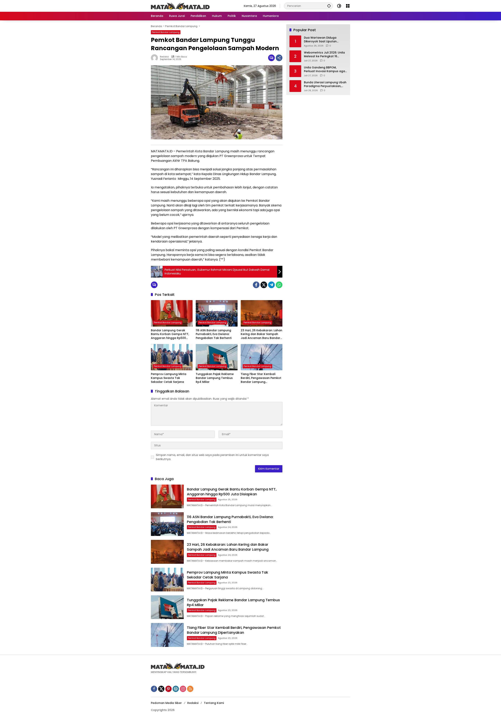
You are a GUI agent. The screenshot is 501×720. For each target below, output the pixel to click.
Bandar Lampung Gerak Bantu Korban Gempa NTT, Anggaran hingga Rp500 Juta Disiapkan (170, 334)
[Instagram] (183, 689)
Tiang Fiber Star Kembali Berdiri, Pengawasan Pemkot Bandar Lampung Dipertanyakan (261, 378)
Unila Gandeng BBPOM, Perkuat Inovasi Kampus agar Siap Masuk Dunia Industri (325, 69)
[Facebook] (256, 284)
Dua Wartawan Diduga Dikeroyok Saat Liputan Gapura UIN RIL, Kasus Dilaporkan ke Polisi (320, 40)
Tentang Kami (214, 703)
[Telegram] (271, 284)
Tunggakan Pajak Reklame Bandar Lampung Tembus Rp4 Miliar (215, 378)
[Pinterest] (168, 689)
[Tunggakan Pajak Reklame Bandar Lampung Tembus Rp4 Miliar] (216, 357)
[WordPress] (176, 689)
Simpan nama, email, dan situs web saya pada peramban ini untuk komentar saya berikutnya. (212, 457)
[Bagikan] (279, 57)
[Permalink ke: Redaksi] (155, 57)
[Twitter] (263, 284)
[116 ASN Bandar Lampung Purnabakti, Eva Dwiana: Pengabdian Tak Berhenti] (216, 313)
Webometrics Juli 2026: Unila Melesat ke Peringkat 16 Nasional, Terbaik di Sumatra (324, 54)
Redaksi (164, 57)
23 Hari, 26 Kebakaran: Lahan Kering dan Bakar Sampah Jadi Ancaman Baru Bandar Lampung (261, 334)
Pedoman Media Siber (166, 703)
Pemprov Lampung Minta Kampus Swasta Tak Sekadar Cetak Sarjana (168, 378)
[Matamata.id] (180, 6)
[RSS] (190, 689)
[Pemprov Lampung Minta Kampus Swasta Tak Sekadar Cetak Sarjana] (172, 357)
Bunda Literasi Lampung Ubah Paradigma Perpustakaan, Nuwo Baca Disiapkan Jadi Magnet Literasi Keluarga (325, 84)
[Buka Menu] (347, 6)
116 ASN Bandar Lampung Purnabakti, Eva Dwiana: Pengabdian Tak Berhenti (214, 334)
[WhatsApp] (279, 284)
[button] (329, 6)
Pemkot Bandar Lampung (165, 32)
